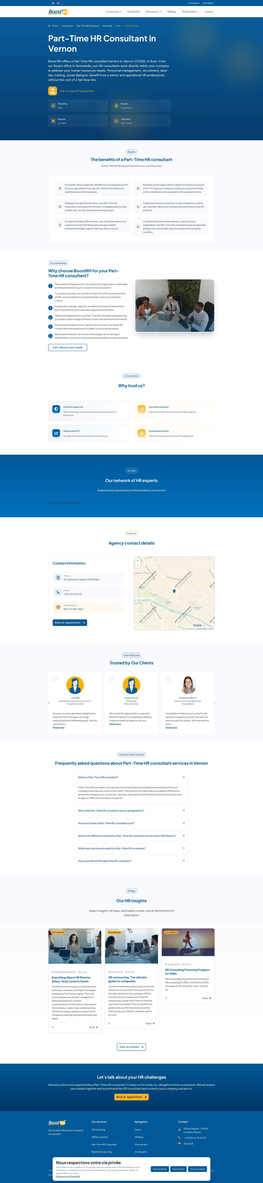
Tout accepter (197, 1169)
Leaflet (190, 629)
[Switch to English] (58, 3)
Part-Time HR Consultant (104, 1144)
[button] (174, 591)
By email (188, 1143)
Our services (99, 1121)
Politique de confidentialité (68, 1176)
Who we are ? (141, 1144)
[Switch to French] (53, 3)
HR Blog (139, 1137)
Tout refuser (178, 1169)
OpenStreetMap (201, 629)
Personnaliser (160, 1169)
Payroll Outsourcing (102, 1151)
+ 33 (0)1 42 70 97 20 (195, 1137)
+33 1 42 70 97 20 (73, 594)
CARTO (211, 629)
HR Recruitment (100, 1137)
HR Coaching (98, 1129)
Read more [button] (59, 727)
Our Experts (141, 1151)
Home (138, 1129)
